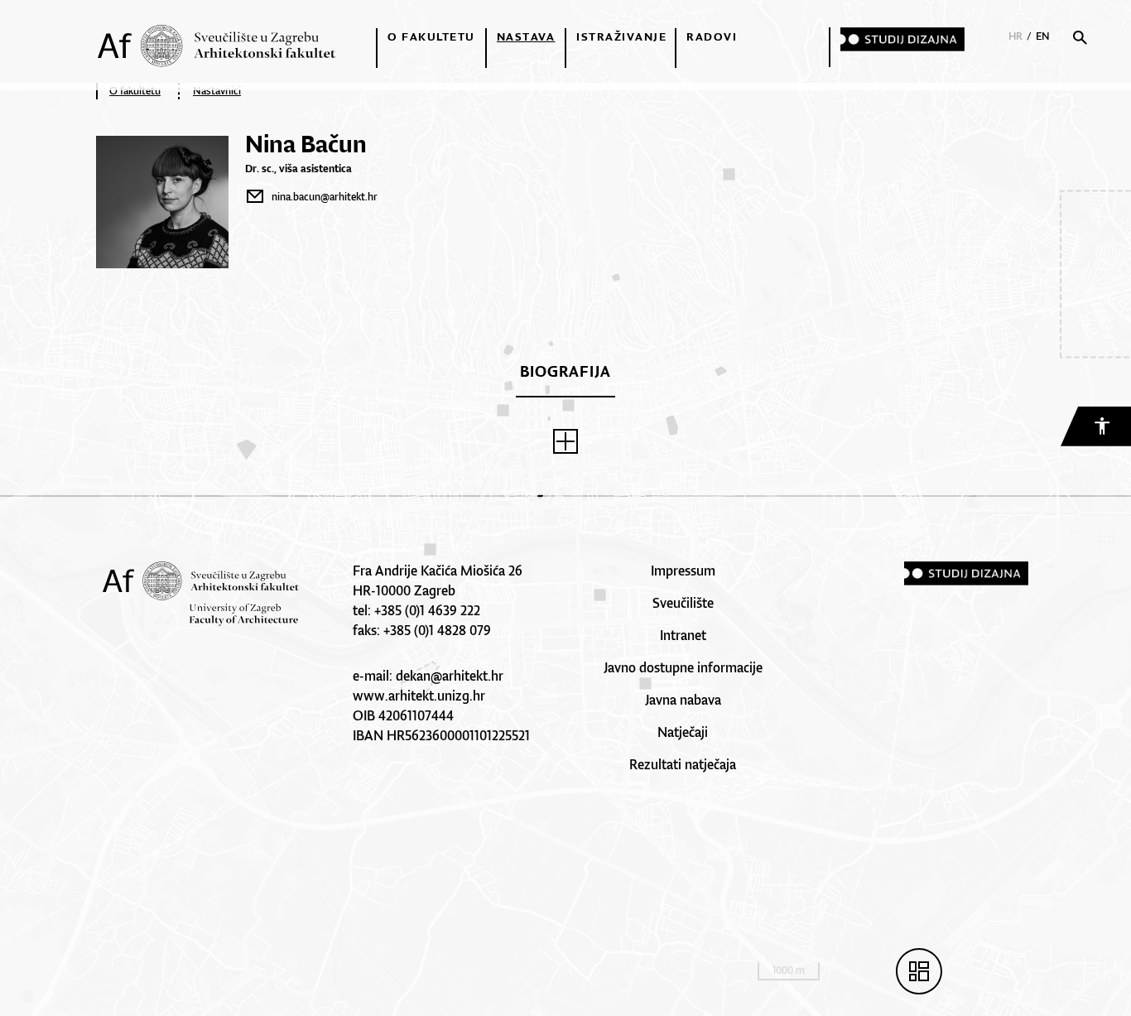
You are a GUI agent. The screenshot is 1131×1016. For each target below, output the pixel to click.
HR (1015, 36)
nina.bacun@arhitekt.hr (325, 197)
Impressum (683, 570)
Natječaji (682, 732)
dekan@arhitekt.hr (449, 676)
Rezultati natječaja (682, 764)
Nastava (526, 36)
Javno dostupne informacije (683, 667)
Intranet (683, 635)
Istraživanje (621, 36)
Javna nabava (683, 700)
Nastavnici (217, 91)
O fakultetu (431, 36)
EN (1043, 36)
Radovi (711, 36)
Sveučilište (683, 603)
